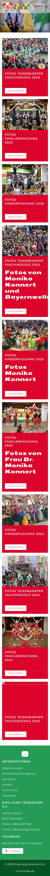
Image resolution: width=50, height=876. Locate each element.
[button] (41, 6)
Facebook (14, 851)
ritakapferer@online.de (25, 829)
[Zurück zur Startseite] (16, 6)
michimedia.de (25, 871)
